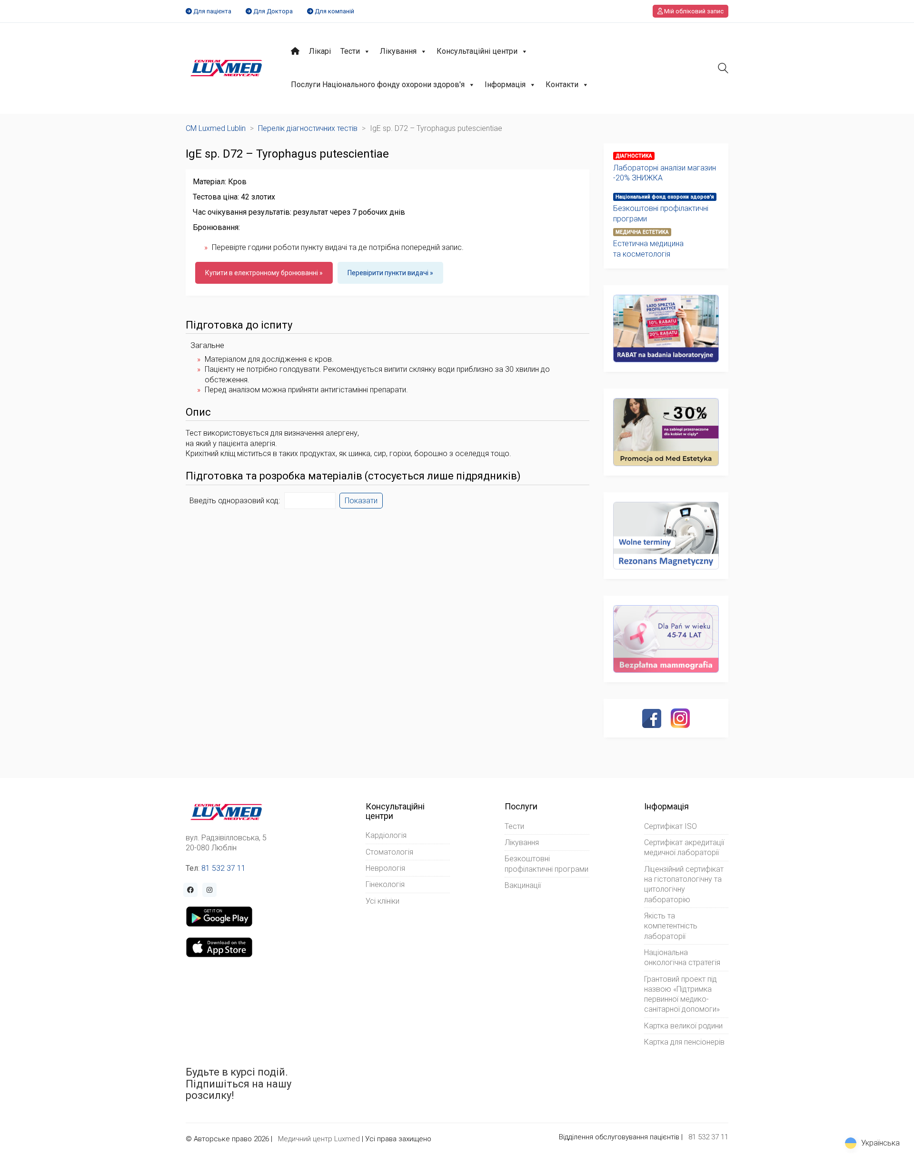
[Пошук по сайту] (723, 69)
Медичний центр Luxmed (319, 1139)
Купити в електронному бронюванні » (264, 273)
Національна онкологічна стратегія (682, 957)
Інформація (505, 84)
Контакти (562, 84)
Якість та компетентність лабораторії (670, 926)
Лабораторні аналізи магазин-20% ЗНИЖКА (664, 172)
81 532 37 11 (223, 868)
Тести (350, 51)
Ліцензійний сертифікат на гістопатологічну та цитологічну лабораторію (684, 884)
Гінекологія (385, 884)
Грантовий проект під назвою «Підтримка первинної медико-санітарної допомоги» (682, 994)
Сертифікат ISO (670, 826)
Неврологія (385, 868)
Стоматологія (389, 852)
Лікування (398, 51)
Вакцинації (523, 885)
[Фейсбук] (651, 718)
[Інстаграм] (680, 717)
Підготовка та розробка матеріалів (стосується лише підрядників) (353, 476)
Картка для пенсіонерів (684, 1041)
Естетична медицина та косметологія (648, 248)
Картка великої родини (683, 1025)
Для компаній (334, 11)
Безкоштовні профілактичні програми (660, 213)
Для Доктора (273, 11)
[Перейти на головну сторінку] (226, 68)
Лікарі (320, 51)
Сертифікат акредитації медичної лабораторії (684, 847)
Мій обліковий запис (693, 11)
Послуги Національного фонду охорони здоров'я (378, 84)
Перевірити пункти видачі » (390, 273)
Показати (361, 500)
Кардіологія (386, 835)
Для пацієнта (212, 11)
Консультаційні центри (477, 51)
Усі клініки (382, 901)
